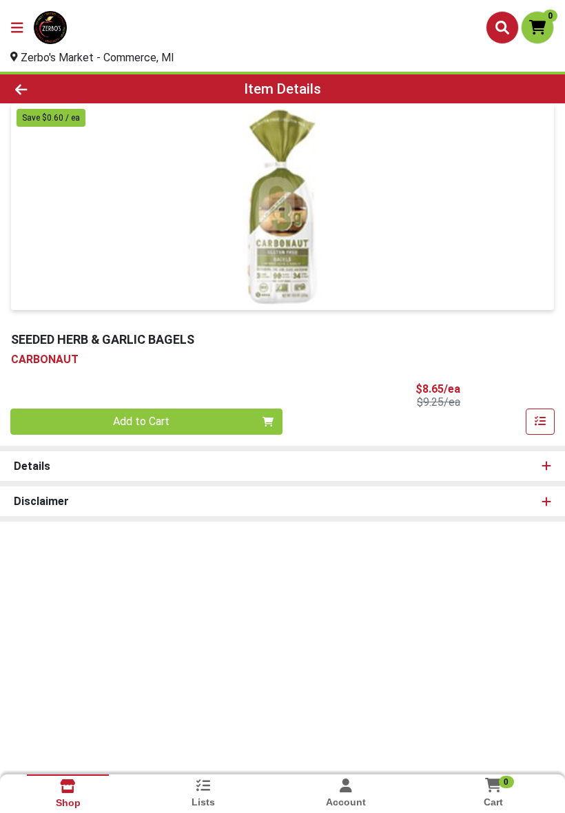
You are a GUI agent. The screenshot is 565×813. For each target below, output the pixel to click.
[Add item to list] (540, 422)
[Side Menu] (17, 27)
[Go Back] (79, 89)
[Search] (502, 27)
